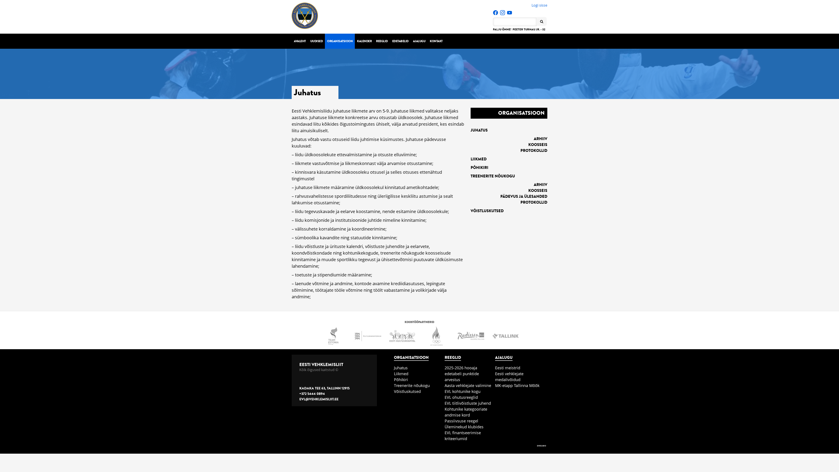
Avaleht (300, 41)
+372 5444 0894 (312, 393)
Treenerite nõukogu (493, 176)
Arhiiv (540, 184)
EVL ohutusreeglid (461, 397)
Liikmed (479, 159)
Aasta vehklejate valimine (468, 385)
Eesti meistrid (507, 367)
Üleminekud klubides (464, 426)
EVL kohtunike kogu (462, 391)
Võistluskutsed (487, 211)
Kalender (364, 41)
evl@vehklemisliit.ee (318, 399)
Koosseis (537, 145)
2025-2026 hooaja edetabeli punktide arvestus (462, 373)
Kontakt (436, 41)
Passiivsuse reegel (461, 420)
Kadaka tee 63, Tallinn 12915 (324, 388)
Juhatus (479, 130)
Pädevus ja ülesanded (523, 196)
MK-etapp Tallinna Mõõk (517, 385)
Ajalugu (419, 41)
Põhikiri (479, 167)
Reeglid (382, 41)
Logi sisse (539, 5)
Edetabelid (400, 41)
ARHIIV (540, 139)
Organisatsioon (340, 41)
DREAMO (541, 446)
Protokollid (533, 150)
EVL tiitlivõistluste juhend (468, 403)
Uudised (316, 41)
